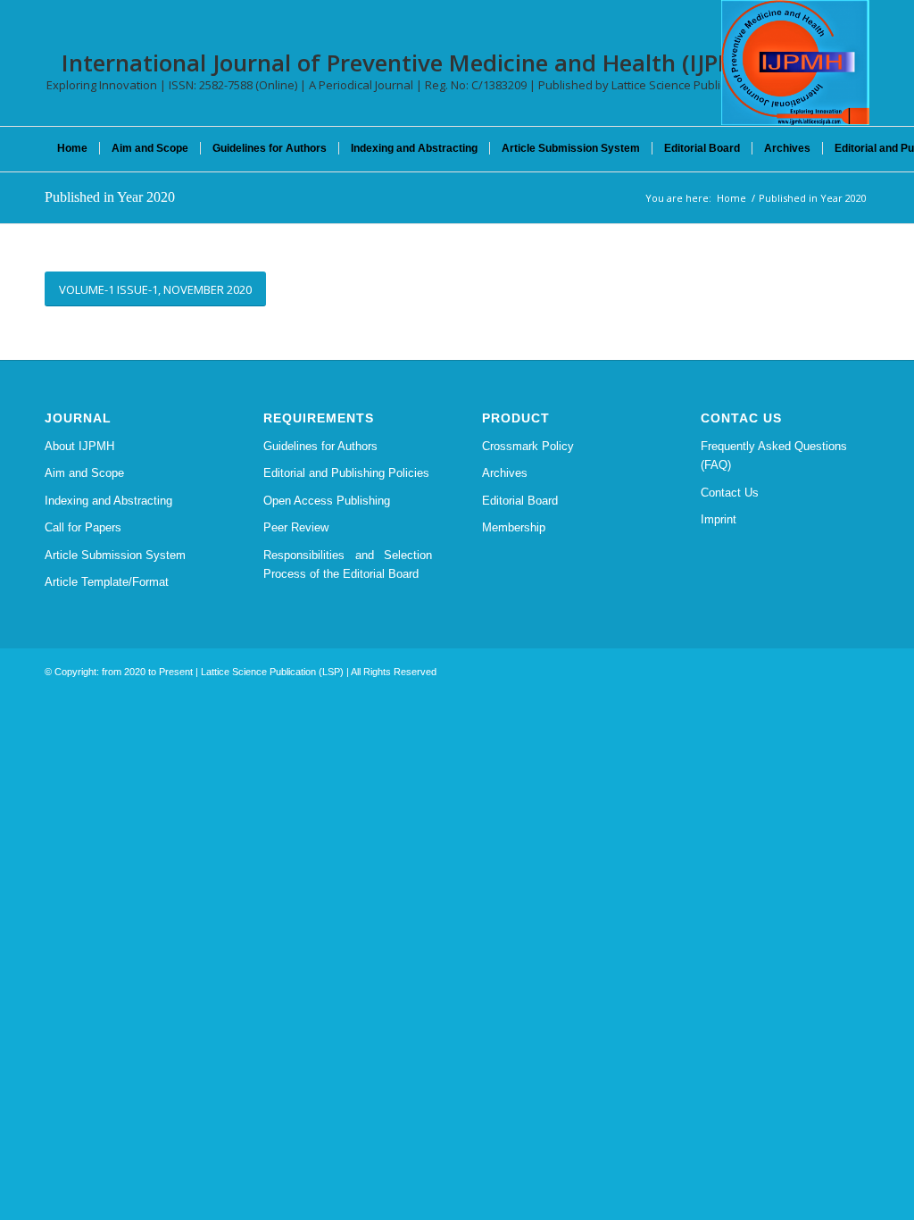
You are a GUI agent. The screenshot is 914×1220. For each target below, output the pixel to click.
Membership (513, 527)
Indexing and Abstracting (108, 500)
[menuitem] (72, 148)
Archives (505, 473)
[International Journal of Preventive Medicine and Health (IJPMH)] (795, 62)
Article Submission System (115, 555)
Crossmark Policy (528, 446)
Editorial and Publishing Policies (346, 473)
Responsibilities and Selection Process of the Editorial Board (347, 564)
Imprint (718, 519)
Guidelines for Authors (320, 446)
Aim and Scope (84, 473)
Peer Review (295, 527)
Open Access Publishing (326, 500)
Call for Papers (83, 527)
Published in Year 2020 (110, 197)
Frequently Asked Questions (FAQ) (774, 455)
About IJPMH (79, 446)
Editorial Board (520, 500)
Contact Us (730, 492)
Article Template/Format (107, 582)
